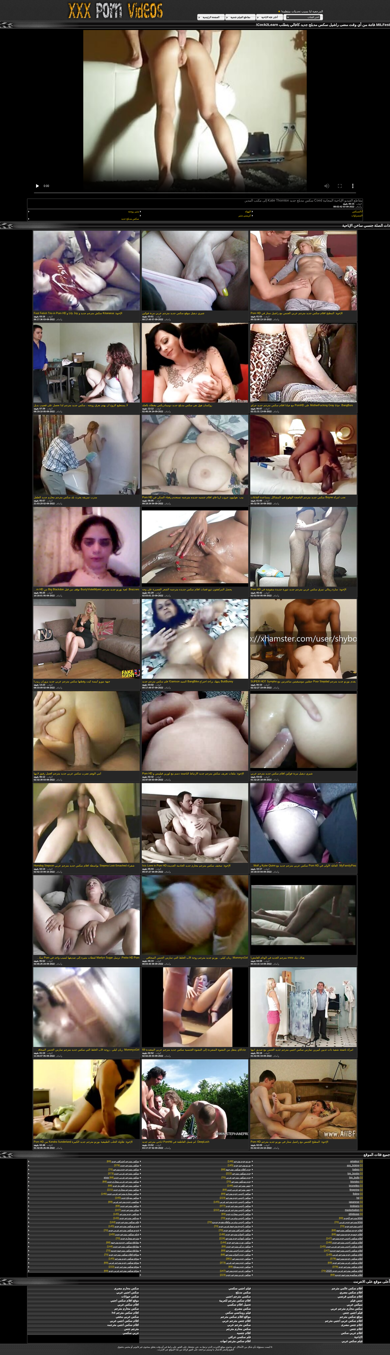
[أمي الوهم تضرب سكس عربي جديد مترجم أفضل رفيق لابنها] (86, 731)
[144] (239, 1185)
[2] (359, 1197)
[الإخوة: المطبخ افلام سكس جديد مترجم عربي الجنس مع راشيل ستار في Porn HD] (303, 271)
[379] (346, 1258)
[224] (235, 1238)
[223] (235, 1197)
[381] (238, 1258)
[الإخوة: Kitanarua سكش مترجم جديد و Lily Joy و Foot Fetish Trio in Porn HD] (86, 271)
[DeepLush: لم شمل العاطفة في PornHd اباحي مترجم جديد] (195, 1099)
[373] (235, 1262)
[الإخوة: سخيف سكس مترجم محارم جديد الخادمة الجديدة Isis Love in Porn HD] (195, 823)
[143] (126, 1218)
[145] (341, 1246)
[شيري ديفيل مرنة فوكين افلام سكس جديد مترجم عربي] (303, 731)
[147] (344, 1238)
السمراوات (357, 215)
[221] (123, 1189)
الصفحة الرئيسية (211, 17)
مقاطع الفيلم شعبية (240, 17)
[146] (344, 1242)
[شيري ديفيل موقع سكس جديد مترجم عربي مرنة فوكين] (195, 271)
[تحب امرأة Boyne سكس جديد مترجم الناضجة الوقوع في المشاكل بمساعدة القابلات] (303, 455)
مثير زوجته (133, 211)
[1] (356, 1161)
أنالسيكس (357, 211)
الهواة (248, 211)
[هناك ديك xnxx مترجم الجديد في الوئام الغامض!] (303, 915)
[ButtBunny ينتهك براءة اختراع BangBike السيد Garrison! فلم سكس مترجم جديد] (195, 639)
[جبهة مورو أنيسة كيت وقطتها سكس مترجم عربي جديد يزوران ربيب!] (86, 639)
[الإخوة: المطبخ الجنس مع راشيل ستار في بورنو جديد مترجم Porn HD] (303, 1099)
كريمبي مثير (244, 215)
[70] (349, 1222)
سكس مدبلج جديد (130, 218)
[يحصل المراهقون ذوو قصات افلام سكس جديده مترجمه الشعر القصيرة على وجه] (195, 547)
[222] (238, 1173)
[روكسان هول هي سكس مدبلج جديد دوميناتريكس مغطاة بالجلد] (195, 363)
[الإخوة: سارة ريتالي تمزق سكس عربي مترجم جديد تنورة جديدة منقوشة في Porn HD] (303, 547)
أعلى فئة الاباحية (269, 17)
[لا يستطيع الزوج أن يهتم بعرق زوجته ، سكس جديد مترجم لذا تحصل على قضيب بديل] (86, 363)
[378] (348, 1266)
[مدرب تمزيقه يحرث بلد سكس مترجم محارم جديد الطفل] (86, 455)
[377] (235, 1206)
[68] (236, 1169)
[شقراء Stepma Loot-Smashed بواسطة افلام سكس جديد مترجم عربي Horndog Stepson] (86, 823)
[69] (351, 1218)
